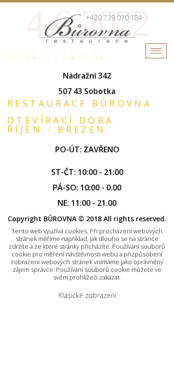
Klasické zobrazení (87, 295)
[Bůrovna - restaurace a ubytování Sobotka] (87, 28)
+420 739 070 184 (114, 17)
